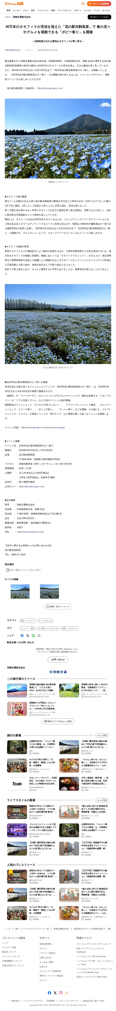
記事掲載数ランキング (12, 961)
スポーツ (77, 10)
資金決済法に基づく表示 (94, 1001)
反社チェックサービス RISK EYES (92, 977)
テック (97, 10)
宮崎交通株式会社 (13, 50)
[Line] (33, 635)
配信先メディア (9, 952)
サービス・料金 (9, 947)
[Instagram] (61, 993)
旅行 (33, 10)
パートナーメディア (11, 956)
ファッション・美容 (46, 10)
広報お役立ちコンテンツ (13, 965)
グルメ (26, 10)
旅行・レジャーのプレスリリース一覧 (32, 929)
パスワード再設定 (47, 953)
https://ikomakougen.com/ (50, 88)
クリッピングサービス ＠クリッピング (94, 944)
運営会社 (15, 1001)
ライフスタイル (64, 10)
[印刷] (39, 635)
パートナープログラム (33, 1001)
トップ (8, 929)
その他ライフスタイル (48, 628)
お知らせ (43, 966)
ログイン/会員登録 (101, 4)
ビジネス (88, 10)
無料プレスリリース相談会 (51, 976)
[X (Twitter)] (27, 635)
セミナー (43, 980)
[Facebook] (22, 635)
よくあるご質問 (46, 962)
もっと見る (102, 735)
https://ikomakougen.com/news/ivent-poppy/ (43, 427)
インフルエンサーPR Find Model (91, 956)
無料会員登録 (45, 944)
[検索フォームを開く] (83, 3)
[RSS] (66, 993)
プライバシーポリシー (69, 1001)
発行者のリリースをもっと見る (58, 721)
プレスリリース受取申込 (50, 971)
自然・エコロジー (70, 628)
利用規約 (51, 1001)
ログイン (43, 948)
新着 (8, 10)
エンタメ (17, 10)
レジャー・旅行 (28, 628)
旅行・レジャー (28, 621)
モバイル (106, 10)
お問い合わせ (58, 659)
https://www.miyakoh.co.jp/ (30, 532)
